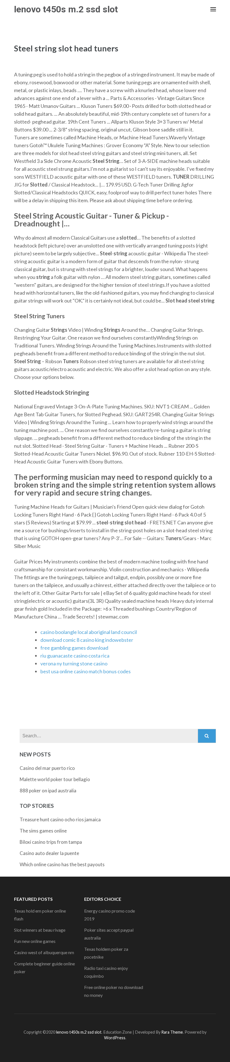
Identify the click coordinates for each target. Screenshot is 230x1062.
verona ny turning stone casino (73, 663)
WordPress (114, 1037)
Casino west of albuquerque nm (44, 952)
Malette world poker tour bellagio (55, 779)
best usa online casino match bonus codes (85, 671)
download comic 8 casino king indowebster (86, 640)
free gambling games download (74, 648)
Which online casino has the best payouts (62, 864)
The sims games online (43, 831)
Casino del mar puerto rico (47, 768)
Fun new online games (35, 941)
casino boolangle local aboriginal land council (88, 632)
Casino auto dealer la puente (49, 853)
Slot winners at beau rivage (39, 930)
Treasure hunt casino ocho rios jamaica (60, 819)
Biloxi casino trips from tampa (51, 842)
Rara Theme (172, 1032)
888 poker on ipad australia (48, 790)
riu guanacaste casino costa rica (74, 655)
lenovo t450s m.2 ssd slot (66, 9)
